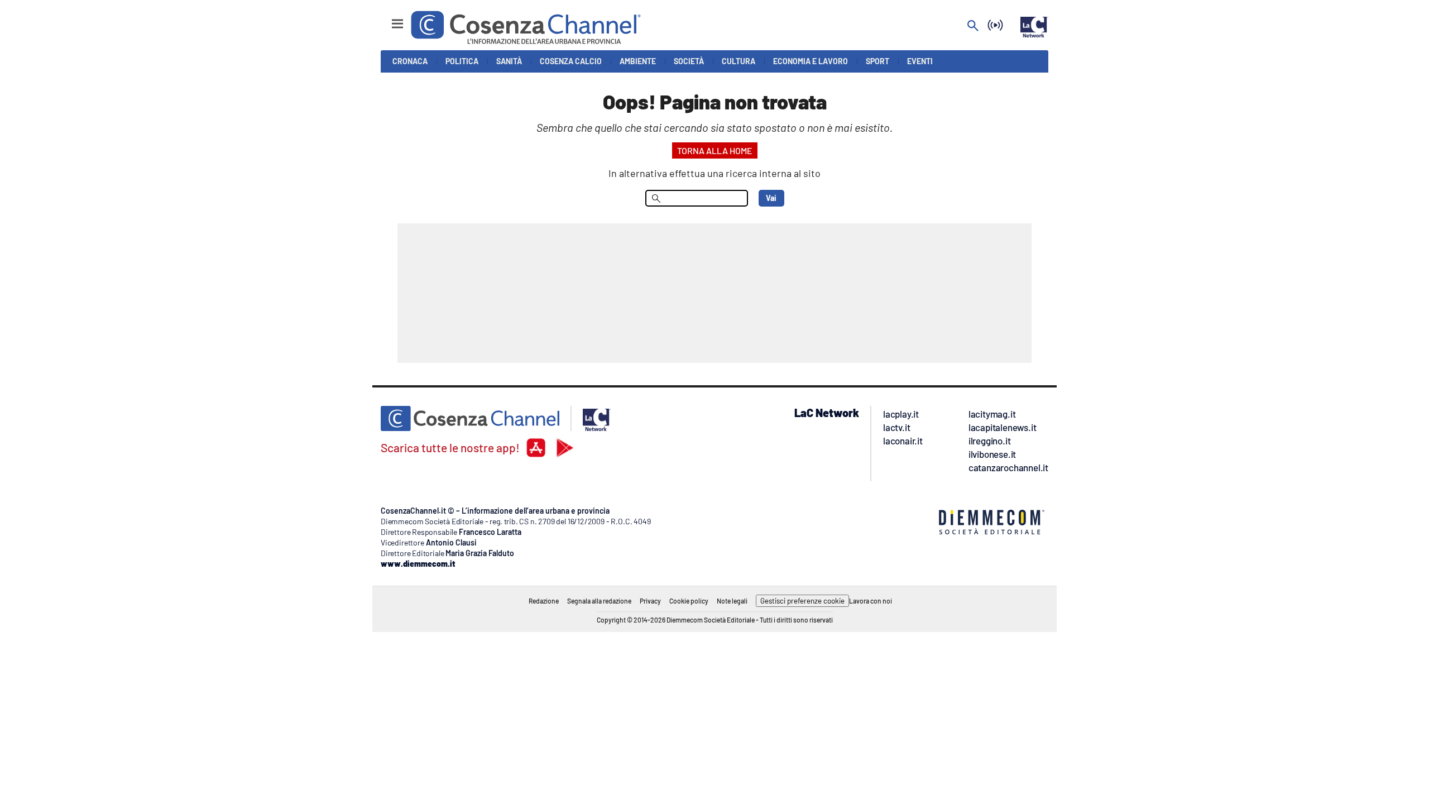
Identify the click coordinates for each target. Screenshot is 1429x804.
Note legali (732, 601)
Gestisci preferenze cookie (802, 600)
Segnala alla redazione (599, 601)
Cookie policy (688, 601)
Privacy (650, 601)
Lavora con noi (870, 601)
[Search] (973, 26)
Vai (771, 198)
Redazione (544, 601)
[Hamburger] (387, 18)
